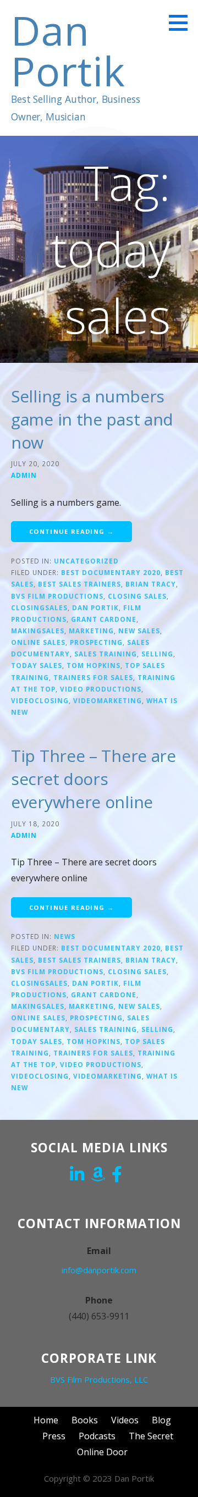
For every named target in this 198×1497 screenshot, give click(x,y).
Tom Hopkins (93, 665)
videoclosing (40, 700)
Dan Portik (68, 50)
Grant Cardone (103, 619)
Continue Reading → (71, 531)
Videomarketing (107, 700)
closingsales (39, 607)
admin (24, 475)
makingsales (37, 630)
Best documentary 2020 (111, 572)
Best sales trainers (79, 583)
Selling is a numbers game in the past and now (92, 419)
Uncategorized (86, 560)
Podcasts (97, 1436)
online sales (38, 642)
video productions (100, 688)
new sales (139, 630)
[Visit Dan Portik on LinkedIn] (77, 1175)
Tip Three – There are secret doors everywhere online (93, 778)
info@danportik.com (99, 1269)
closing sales (137, 596)
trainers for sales (93, 677)
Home (46, 1420)
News (64, 936)
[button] (182, 22)
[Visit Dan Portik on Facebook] (117, 1175)
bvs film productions (57, 596)
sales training (105, 653)
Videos (125, 1420)
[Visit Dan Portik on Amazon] (98, 1175)
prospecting (96, 642)
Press (53, 1436)
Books (85, 1420)
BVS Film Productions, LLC (99, 1379)
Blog (161, 1420)
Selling (157, 653)
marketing (91, 630)
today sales (36, 665)
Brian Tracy (150, 583)
